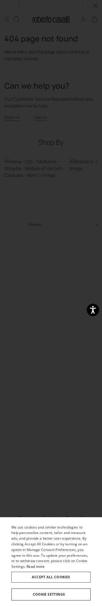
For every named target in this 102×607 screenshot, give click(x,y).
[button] (51, 594)
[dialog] (51, 562)
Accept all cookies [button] (51, 577)
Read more (36, 566)
